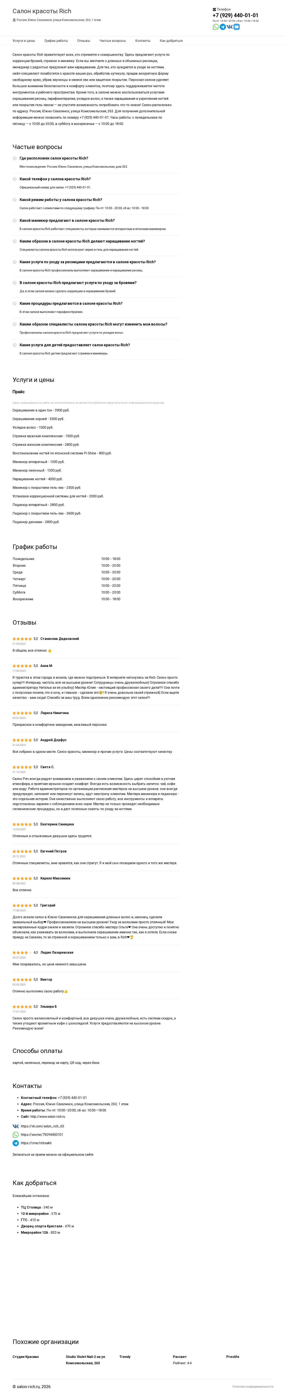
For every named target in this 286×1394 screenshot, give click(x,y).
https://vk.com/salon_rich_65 (42, 1126)
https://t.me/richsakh (36, 1143)
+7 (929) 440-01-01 (236, 15)
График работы (56, 41)
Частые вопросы (112, 41)
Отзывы (83, 41)
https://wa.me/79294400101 (42, 1135)
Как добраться (171, 41)
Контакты (143, 41)
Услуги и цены (24, 41)
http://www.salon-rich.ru (48, 1117)
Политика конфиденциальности (252, 1386)
